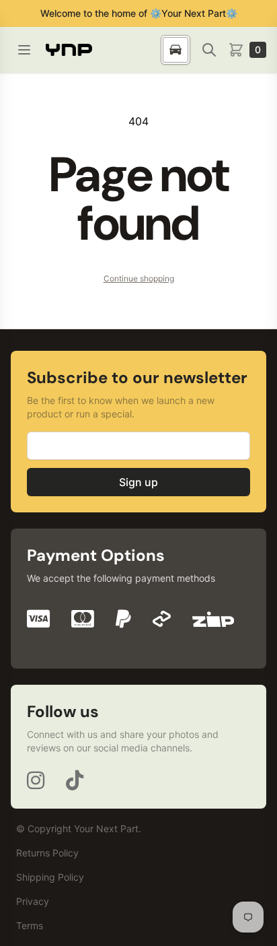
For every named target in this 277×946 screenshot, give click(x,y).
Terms (29, 925)
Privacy (32, 901)
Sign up (138, 482)
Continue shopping (139, 278)
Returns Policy (47, 852)
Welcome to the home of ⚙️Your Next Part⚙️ (138, 13)
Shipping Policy (50, 877)
